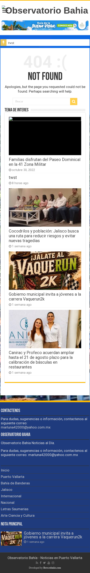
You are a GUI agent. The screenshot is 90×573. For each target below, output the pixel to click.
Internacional (11, 496)
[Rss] (37, 562)
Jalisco (6, 490)
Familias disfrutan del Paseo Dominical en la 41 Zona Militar (44, 162)
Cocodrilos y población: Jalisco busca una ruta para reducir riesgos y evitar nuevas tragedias (44, 236)
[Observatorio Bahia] (45, 10)
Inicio (5, 470)
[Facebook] (40, 562)
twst (11, 43)
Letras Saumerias (14, 509)
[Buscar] (73, 101)
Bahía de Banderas (15, 483)
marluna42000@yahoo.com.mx (25, 427)
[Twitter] (44, 562)
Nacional (7, 502)
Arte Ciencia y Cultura (18, 515)
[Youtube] (48, 562)
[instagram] (53, 562)
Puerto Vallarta (12, 477)
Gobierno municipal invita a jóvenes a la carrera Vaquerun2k (53, 535)
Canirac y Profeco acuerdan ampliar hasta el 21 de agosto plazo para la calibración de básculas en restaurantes (41, 359)
